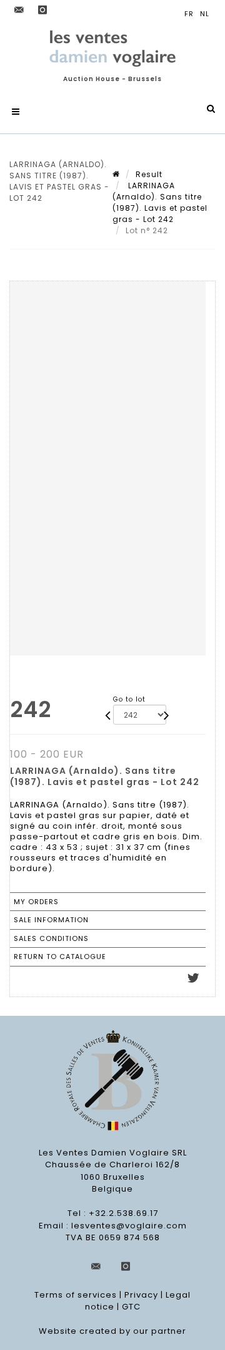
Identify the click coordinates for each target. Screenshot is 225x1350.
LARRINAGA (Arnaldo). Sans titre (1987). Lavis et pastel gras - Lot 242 (160, 202)
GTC (131, 1307)
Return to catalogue (60, 957)
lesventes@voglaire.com (129, 1226)
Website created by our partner (112, 1331)
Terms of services (75, 1295)
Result (149, 174)
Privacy (141, 1295)
